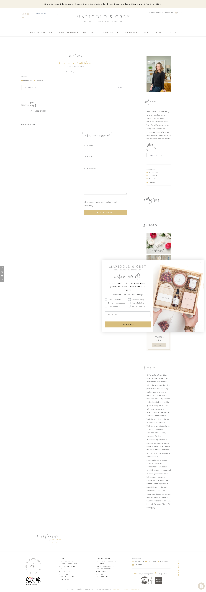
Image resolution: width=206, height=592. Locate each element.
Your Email (88, 157)
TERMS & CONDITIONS (120, 589)
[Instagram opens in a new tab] (23, 14)
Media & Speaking (67, 576)
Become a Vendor (103, 558)
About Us (63, 558)
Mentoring (64, 579)
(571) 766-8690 (162, 574)
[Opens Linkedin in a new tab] (137, 565)
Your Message (90, 168)
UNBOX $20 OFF (127, 324)
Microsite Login (156, 13)
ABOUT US (154, 155)
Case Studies (65, 571)
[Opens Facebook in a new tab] (150, 561)
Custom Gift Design (68, 566)
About (147, 32)
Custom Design (108, 32)
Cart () (180, 13)
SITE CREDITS (134, 589)
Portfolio (130, 32)
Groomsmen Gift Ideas (75, 63)
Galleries (63, 574)
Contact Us (101, 574)
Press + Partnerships (105, 566)
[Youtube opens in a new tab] (23, 17)
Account (169, 13)
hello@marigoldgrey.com (146, 574)
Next (120, 88)
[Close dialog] (201, 262)
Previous (32, 88)
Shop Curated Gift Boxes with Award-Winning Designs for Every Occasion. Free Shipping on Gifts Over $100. (102, 4)
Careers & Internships (106, 561)
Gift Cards (101, 571)
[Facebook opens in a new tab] (26, 14)
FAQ (60, 569)
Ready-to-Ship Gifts (40, 32)
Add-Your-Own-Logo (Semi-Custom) (76, 32)
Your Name (88, 145)
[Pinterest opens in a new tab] (28, 14)
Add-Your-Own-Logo (68, 563)
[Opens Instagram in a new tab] (138, 561)
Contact (172, 32)
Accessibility (102, 576)
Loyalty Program (103, 569)
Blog (158, 32)
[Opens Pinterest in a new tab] (163, 561)
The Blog (100, 563)
